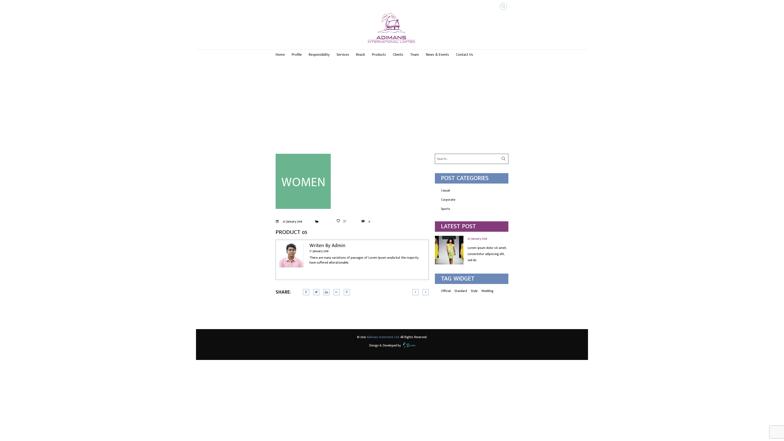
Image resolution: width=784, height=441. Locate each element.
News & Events (437, 55)
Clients (398, 55)
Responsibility (319, 55)
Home (280, 55)
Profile (297, 55)
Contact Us (464, 55)
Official (446, 291)
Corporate (448, 200)
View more (471, 250)
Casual (445, 190)
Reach (360, 55)
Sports (445, 209)
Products (379, 55)
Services (342, 55)
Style (474, 291)
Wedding (487, 291)
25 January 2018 (292, 221)
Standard (460, 291)
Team (414, 55)
